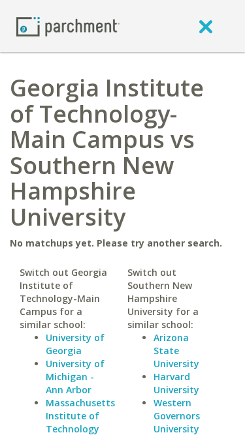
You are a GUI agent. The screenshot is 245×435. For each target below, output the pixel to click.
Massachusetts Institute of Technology (80, 416)
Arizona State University (176, 350)
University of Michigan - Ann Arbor (75, 376)
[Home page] (68, 26)
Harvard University (176, 383)
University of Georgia (75, 344)
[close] (206, 26)
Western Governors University (177, 416)
